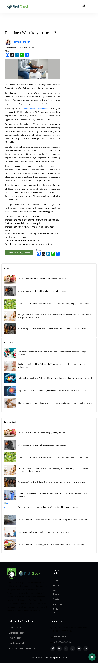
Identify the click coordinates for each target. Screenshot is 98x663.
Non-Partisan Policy (17, 643)
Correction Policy (16, 633)
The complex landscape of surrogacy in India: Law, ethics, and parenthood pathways (55, 403)
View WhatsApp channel (19, 252)
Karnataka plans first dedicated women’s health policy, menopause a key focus (52, 328)
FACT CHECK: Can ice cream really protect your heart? (42, 278)
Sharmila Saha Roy (21, 41)
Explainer (57, 599)
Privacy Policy (15, 638)
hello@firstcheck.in (62, 642)
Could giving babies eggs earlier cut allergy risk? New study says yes (48, 507)
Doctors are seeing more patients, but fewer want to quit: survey (46, 532)
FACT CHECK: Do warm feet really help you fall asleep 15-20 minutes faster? (52, 519)
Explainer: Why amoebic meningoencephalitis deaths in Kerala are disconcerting (53, 390)
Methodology (15, 628)
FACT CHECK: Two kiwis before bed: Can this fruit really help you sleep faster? (54, 303)
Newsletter (57, 604)
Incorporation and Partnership (22, 648)
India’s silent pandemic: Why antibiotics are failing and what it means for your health (55, 378)
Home (55, 580)
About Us (57, 585)
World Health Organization (35, 108)
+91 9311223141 (61, 636)
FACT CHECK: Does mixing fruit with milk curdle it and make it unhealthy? (52, 544)
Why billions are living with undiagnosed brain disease (42, 291)
